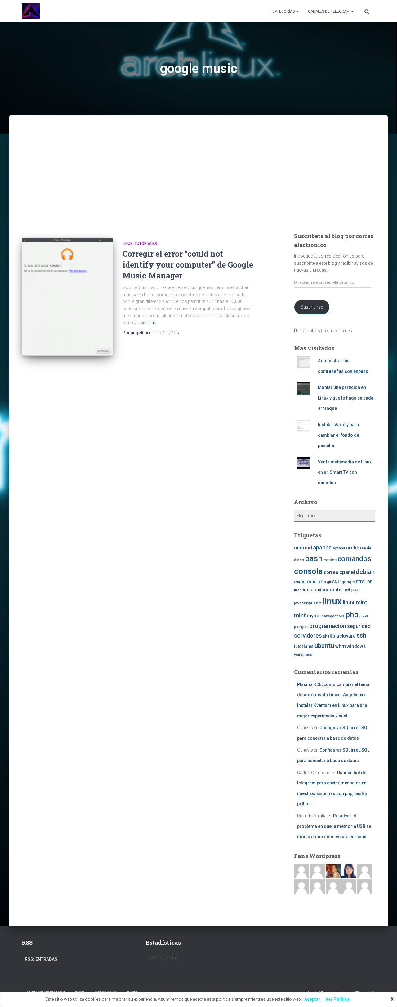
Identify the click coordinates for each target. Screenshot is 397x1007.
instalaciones (317, 590)
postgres (301, 627)
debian (365, 572)
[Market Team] (348, 886)
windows (356, 646)
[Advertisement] (198, 181)
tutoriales (146, 244)
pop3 (363, 616)
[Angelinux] (30, 11)
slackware (344, 636)
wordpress (303, 655)
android (303, 547)
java (355, 590)
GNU (336, 582)
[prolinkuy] (364, 886)
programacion (327, 626)
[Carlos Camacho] (333, 886)
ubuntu (324, 645)
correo (331, 572)
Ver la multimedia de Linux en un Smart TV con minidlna (345, 472)
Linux (128, 244)
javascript (303, 603)
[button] (297, 11)
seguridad (359, 626)
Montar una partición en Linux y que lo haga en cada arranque (345, 398)
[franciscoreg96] (301, 870)
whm (340, 646)
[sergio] (317, 886)
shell (327, 636)
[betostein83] (317, 870)
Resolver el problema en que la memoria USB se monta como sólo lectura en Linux (334, 826)
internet (341, 590)
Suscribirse (312, 307)
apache (322, 547)
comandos (354, 558)
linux (332, 601)
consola (308, 571)
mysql (314, 616)
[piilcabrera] (348, 870)
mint (300, 615)
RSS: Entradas (41, 959)
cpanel (347, 572)
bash (314, 558)
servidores (308, 635)
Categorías (284, 11)
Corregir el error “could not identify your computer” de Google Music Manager (188, 265)
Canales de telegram (329, 11)
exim (299, 582)
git (329, 582)
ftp (323, 582)
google (348, 582)
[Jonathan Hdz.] (301, 886)
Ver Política (337, 999)
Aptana (338, 548)
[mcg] (333, 870)
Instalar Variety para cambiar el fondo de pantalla (338, 435)
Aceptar (312, 999)
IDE (369, 582)
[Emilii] (364, 870)
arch (351, 548)
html (361, 582)
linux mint (355, 602)
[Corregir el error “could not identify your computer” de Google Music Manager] (67, 297)
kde (317, 603)
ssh (361, 635)
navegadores (333, 616)
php (352, 614)
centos (330, 560)
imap (298, 590)
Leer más (147, 322)
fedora (312, 582)
